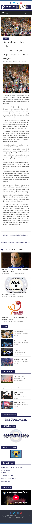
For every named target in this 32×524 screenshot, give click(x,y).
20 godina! (17, 350)
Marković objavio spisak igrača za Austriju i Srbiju (15, 271)
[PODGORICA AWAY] (7, 402)
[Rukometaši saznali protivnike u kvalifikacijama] (16, 301)
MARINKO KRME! (19, 331)
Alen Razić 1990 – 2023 (7, 475)
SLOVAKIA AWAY (7, 386)
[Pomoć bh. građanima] (7, 358)
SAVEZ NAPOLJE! (19, 376)
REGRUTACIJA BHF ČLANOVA (19, 393)
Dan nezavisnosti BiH (20, 341)
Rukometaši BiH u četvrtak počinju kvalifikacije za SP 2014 (15, 243)
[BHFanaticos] (16, 6)
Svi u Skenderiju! (8, 294)
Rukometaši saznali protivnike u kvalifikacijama (14, 318)
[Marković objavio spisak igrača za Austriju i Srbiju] (16, 253)
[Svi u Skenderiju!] (16, 278)
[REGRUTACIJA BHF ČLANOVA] (7, 391)
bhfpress (16, 61)
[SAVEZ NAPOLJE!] (7, 376)
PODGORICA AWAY (19, 402)
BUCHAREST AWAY (6, 481)
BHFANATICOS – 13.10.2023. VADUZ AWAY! (12, 467)
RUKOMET (6, 38)
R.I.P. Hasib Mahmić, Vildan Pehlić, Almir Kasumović (14, 235)
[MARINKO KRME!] (7, 330)
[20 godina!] (7, 349)
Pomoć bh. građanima (20, 359)
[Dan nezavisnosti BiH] (7, 340)
